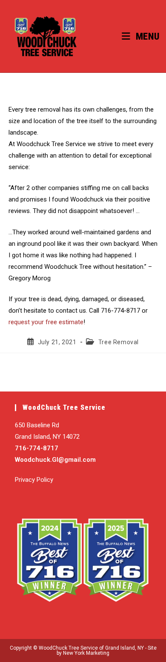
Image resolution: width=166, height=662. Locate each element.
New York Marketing (86, 653)
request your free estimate (46, 322)
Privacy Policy (34, 480)
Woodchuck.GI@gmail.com (55, 459)
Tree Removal (118, 342)
